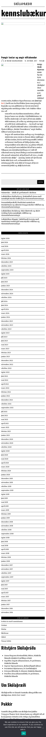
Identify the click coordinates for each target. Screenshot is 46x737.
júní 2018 (4, 541)
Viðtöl (3, 637)
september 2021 (7, 408)
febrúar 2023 (6, 353)
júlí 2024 (4, 301)
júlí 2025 (4, 278)
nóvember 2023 (7, 325)
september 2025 (7, 270)
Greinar (4, 625)
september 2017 (7, 577)
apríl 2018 (5, 549)
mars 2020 (5, 467)
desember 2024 (7, 290)
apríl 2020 (5, 463)
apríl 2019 (5, 506)
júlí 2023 (4, 337)
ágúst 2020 (5, 451)
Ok (24, 733)
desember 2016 (7, 608)
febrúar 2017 (6, 600)
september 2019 (7, 490)
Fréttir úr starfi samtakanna (12, 621)
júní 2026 (4, 242)
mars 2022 (5, 388)
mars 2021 (5, 427)
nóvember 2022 (7, 364)
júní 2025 (4, 282)
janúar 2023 (5, 356)
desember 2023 (7, 321)
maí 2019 (4, 502)
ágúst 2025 (5, 274)
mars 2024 (5, 313)
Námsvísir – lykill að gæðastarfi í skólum (18, 192)
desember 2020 (7, 439)
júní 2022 (4, 376)
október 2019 (6, 486)
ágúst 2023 (5, 333)
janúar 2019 (5, 518)
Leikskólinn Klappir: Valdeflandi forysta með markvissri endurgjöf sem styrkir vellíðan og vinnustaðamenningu (20, 221)
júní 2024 (4, 305)
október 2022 (6, 368)
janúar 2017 (5, 604)
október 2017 (6, 573)
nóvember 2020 (7, 443)
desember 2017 (7, 565)
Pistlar (41, 61)
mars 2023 (5, 349)
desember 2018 (7, 522)
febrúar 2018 (6, 557)
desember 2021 (7, 400)
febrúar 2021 (6, 431)
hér (2, 103)
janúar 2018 (5, 561)
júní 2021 (4, 415)
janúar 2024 (5, 317)
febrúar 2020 (6, 471)
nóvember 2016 (7, 612)
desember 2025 (7, 262)
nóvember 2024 (7, 294)
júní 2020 (4, 455)
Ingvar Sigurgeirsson (14, 61)
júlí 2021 (4, 412)
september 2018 (7, 534)
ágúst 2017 (5, 581)
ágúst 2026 (5, 238)
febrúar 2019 (6, 514)
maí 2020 (4, 459)
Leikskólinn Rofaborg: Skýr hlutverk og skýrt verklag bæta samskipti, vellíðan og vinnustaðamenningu (20, 213)
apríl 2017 (4, 593)
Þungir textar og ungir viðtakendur (19, 57)
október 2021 (6, 404)
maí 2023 (4, 345)
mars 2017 (5, 597)
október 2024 (6, 297)
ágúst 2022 (5, 372)
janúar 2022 (5, 396)
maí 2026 (4, 246)
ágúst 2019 (5, 494)
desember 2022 (7, 360)
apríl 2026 (5, 250)
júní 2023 (4, 341)
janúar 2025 (5, 286)
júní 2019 (4, 498)
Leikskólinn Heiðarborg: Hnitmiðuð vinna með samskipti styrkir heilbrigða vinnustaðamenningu (22, 197)
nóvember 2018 (7, 526)
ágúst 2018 (5, 538)
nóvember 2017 (7, 569)
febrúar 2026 (6, 258)
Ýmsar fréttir (6, 641)
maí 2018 (4, 545)
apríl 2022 (5, 384)
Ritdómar (4, 633)
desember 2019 (7, 478)
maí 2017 (4, 589)
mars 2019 (5, 510)
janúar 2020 (5, 475)
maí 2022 (4, 380)
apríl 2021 (5, 423)
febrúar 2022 (6, 392)
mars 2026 (5, 254)
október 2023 (6, 329)
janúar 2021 (5, 435)
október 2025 (6, 266)
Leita (40, 182)
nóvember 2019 (7, 482)
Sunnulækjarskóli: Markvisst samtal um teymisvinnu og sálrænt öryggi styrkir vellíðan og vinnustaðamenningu (22, 204)
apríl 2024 (5, 309)
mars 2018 (5, 553)
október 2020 (6, 447)
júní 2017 (4, 585)
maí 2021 (4, 419)
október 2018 (6, 530)
